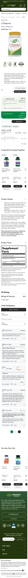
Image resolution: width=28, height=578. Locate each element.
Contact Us (5, 2)
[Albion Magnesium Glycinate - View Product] (6, 172)
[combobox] (13, 9)
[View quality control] (14, 525)
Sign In (24, 132)
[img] (5, 64)
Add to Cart (6, 186)
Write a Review (13, 309)
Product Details (7, 199)
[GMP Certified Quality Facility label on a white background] (18, 525)
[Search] (24, 9)
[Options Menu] (24, 339)
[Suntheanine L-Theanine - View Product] (18, 470)
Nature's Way (4, 20)
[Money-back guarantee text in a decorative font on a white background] (23, 525)
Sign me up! (20, 539)
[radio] (20, 88)
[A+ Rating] (9, 525)
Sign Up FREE (18, 132)
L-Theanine (19, 369)
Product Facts (6, 242)
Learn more (15, 126)
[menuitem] (8, 13)
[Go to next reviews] (19, 431)
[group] (13, 44)
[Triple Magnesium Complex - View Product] (17, 172)
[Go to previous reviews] (8, 431)
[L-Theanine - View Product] (6, 470)
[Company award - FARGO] (4, 526)
